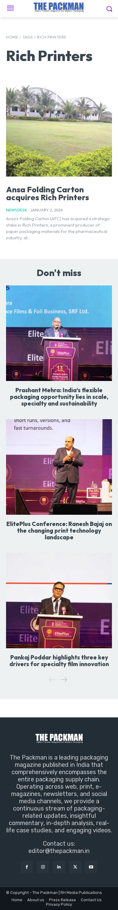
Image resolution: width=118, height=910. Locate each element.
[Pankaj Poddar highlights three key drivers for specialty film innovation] (59, 600)
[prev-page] (52, 679)
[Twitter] (75, 867)
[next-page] (63, 679)
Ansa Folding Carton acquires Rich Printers (47, 193)
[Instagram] (43, 867)
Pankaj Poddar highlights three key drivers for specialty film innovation (59, 661)
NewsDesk (16, 210)
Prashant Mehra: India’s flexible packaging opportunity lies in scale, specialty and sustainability (59, 396)
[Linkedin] (59, 867)
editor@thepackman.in (59, 850)
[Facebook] (27, 867)
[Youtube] (91, 867)
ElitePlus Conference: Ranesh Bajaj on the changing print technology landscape (59, 530)
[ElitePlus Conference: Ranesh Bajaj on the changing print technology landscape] (59, 467)
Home (12, 37)
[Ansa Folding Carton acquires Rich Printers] (59, 129)
